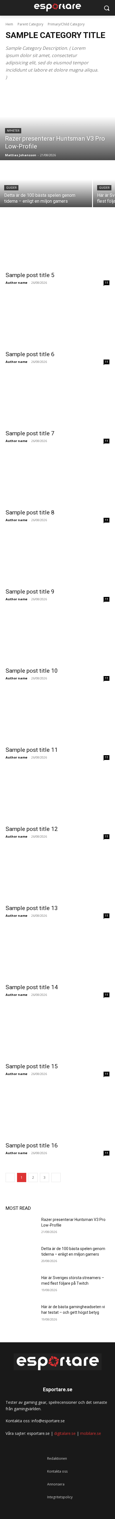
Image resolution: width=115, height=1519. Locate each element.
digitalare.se (65, 1433)
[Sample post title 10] (57, 638)
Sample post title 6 (30, 354)
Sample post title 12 (32, 829)
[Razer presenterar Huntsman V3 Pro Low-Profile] (57, 124)
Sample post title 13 (32, 908)
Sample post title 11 (32, 749)
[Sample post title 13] (57, 875)
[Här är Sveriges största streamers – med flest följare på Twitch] (21, 1286)
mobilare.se (90, 1433)
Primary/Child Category (66, 24)
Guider (11, 187)
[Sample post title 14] (57, 954)
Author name (16, 282)
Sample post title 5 (30, 275)
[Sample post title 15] (57, 1033)
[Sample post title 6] (57, 321)
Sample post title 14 (32, 987)
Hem (9, 24)
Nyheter (13, 130)
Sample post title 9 (30, 591)
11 (106, 283)
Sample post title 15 (32, 1066)
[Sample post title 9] (57, 559)
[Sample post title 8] (57, 479)
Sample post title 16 (32, 1145)
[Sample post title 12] (57, 796)
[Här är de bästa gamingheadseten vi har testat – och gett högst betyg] (21, 1315)
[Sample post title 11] (57, 717)
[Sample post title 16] (57, 1112)
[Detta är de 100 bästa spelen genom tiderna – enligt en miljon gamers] (46, 184)
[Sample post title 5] (57, 242)
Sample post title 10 (32, 670)
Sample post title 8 (30, 512)
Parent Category (30, 24)
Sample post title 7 (30, 433)
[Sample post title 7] (57, 400)
